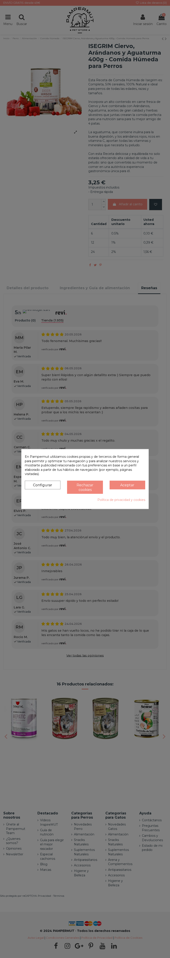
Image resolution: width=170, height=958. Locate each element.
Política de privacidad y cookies (121, 500)
